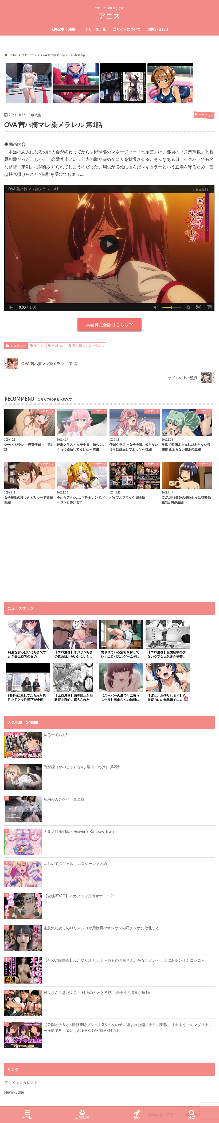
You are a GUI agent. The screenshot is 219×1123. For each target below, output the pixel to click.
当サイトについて (127, 29)
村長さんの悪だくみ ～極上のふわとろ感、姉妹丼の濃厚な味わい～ (100, 992)
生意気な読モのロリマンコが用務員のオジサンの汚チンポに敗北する (101, 928)
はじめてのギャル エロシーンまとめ (75, 863)
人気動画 (82, 1118)
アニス (109, 15)
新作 (137, 1118)
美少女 (39, 346)
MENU (27, 1118)
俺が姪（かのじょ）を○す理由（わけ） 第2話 (82, 766)
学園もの (58, 346)
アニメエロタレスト (21, 1082)
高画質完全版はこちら (107, 324)
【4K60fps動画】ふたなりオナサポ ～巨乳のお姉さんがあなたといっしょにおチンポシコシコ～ (124, 960)
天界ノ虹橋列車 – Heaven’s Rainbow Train (79, 831)
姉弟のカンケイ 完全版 (64, 799)
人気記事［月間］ (64, 29)
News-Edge (14, 1092)
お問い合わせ (158, 29)
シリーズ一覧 (95, 29)
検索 (191, 1118)
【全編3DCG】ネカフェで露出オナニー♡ (79, 895)
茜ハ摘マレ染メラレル (88, 346)
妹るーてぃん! (55, 734)
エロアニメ (18, 346)
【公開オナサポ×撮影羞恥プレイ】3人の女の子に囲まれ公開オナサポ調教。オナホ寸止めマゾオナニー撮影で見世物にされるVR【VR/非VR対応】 (128, 1027)
